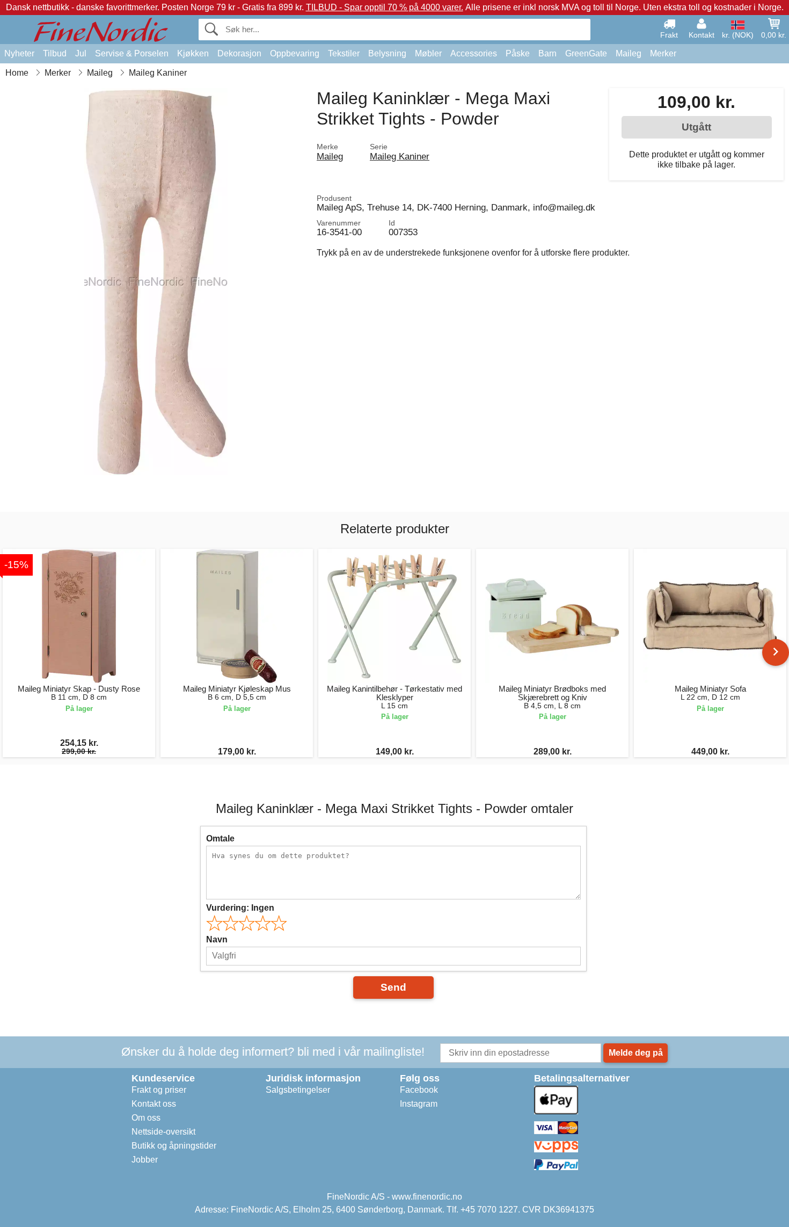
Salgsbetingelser (298, 1089)
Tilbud (55, 53)
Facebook (419, 1089)
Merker (663, 53)
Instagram (418, 1103)
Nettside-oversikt (163, 1131)
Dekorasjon (239, 53)
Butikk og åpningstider (174, 1145)
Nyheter (19, 53)
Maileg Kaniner (399, 156)
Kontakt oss (154, 1103)
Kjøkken (193, 53)
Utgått (696, 127)
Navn (217, 939)
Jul (80, 53)
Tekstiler (344, 53)
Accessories (473, 53)
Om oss (146, 1117)
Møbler (428, 53)
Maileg (628, 53)
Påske (518, 53)
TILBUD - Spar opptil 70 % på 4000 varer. (384, 7)
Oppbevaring (294, 53)
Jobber (145, 1159)
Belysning (387, 53)
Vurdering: (240, 907)
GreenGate (586, 53)
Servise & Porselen (132, 53)
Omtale (220, 838)
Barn (547, 53)
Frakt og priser (159, 1089)
